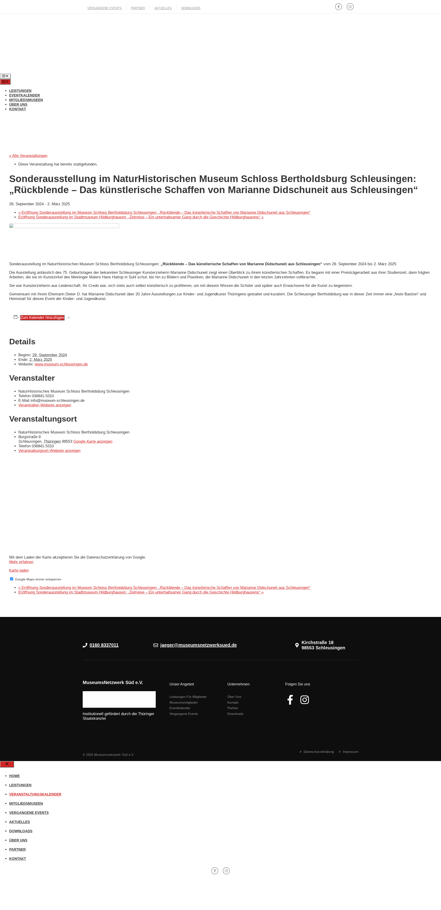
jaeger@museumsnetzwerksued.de (198, 645)
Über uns (18, 104)
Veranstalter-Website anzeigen (44, 405)
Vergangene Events (104, 8)
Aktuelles (163, 8)
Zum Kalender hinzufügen (42, 317)
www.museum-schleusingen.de (61, 364)
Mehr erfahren (21, 562)
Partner (138, 8)
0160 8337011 (104, 645)
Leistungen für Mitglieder (188, 697)
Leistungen (20, 91)
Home (14, 776)
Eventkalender (24, 95)
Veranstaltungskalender (35, 794)
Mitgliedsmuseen (26, 100)
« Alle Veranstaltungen (28, 156)
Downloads (191, 8)
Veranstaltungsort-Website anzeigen (49, 450)
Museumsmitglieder (184, 702)
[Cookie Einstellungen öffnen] (34, 907)
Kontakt (17, 109)
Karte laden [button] (19, 570)
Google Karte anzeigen (92, 441)
